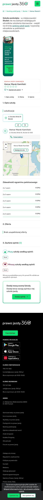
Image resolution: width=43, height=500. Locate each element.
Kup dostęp (10, 333)
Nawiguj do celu (20, 150)
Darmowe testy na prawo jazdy (13, 412)
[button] (21, 156)
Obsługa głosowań (9, 471)
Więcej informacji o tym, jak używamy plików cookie (21, 490)
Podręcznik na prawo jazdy (12, 423)
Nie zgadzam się (28, 495)
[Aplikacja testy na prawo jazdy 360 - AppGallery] (21, 358)
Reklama (6, 467)
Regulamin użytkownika (11, 457)
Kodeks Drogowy (8, 437)
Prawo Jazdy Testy (9, 482)
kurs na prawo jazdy (10, 416)
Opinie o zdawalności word (12, 430)
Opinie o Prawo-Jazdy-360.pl (13, 478)
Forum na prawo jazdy (10, 444)
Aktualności (7, 441)
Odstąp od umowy (9, 453)
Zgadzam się (13, 495)
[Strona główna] (3, 11)
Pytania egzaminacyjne (11, 474)
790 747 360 (7, 369)
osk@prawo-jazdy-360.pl (11, 388)
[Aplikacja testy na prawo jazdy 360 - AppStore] (21, 351)
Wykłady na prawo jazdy (11, 420)
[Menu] (37, 3)
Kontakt (5, 464)
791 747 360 (7, 385)
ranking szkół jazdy (21, 26)
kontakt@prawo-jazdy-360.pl (13, 372)
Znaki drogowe (8, 434)
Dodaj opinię (20, 297)
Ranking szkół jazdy (9, 427)
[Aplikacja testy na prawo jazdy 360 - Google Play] (21, 345)
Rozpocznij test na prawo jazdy (10, 69)
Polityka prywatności (10, 460)
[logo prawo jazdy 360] (15, 3)
